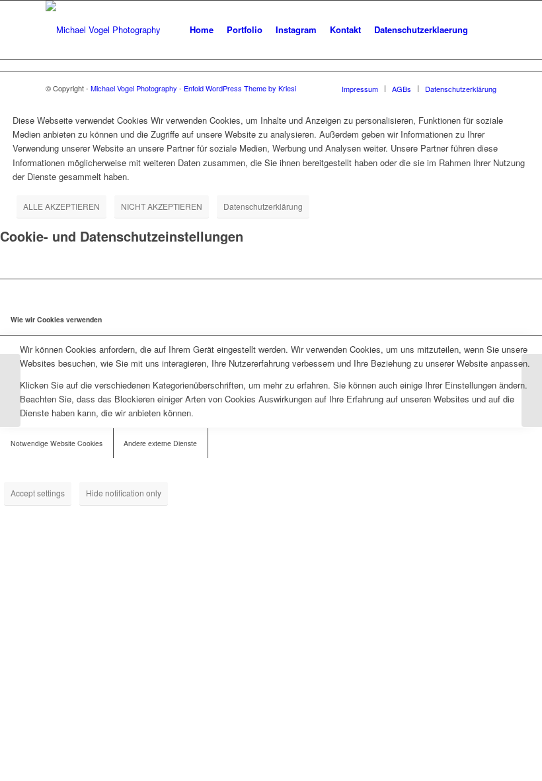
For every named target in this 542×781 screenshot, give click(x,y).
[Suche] (485, 30)
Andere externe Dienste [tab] (160, 443)
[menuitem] (201, 30)
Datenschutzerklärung (263, 206)
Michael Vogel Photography (134, 88)
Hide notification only (123, 492)
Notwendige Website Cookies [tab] (56, 443)
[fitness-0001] (10, 390)
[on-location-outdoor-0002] (532, 390)
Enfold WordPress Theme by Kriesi (240, 88)
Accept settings (38, 492)
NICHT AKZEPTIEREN (161, 206)
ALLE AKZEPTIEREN (61, 206)
